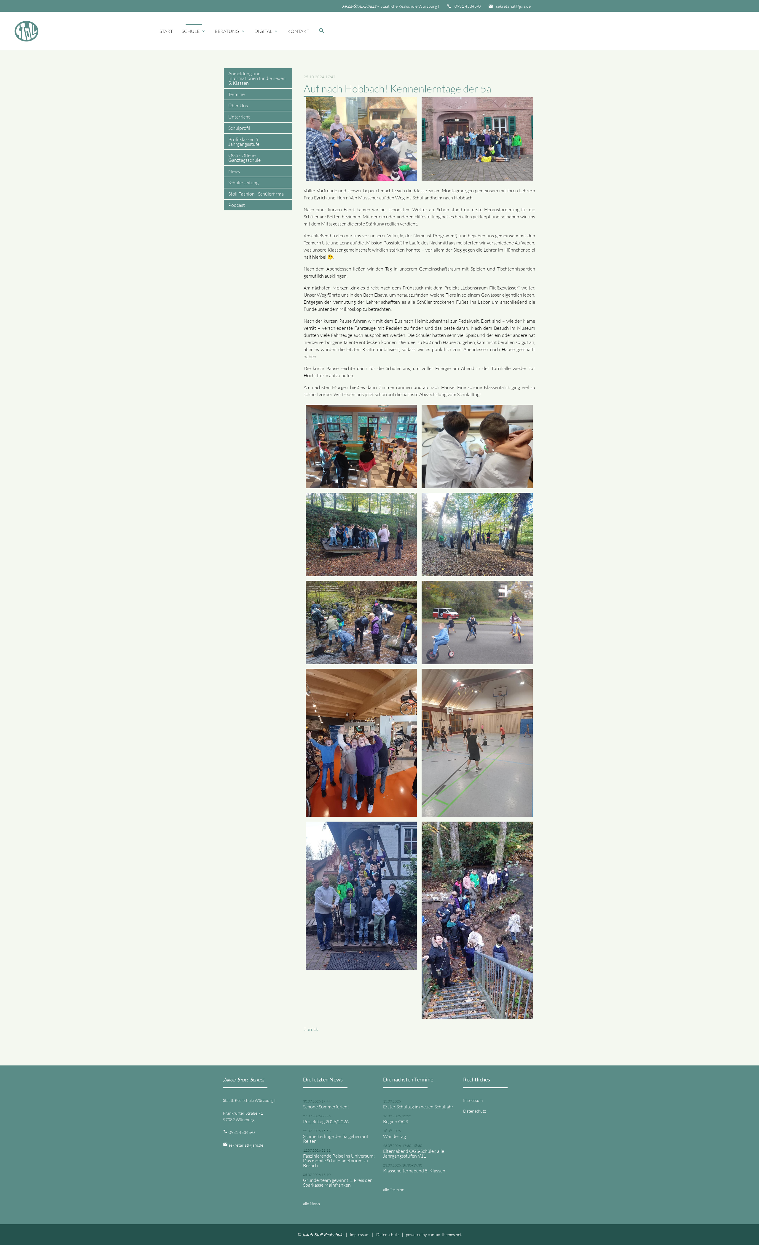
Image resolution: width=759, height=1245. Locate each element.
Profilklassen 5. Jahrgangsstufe (243, 141)
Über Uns (238, 105)
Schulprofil (239, 128)
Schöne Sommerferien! (326, 1106)
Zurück (311, 1029)
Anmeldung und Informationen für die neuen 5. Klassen (257, 78)
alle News (311, 1203)
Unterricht (239, 117)
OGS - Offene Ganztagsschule (244, 157)
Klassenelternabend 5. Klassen (414, 1170)
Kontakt (298, 31)
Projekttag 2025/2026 (326, 1121)
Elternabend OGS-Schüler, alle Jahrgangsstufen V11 (413, 1153)
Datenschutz (474, 1110)
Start (166, 31)
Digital (266, 31)
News (234, 171)
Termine (236, 94)
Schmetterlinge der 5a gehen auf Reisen (335, 1138)
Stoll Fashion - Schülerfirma (256, 194)
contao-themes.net (445, 1234)
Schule (194, 31)
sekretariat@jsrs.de (513, 6)
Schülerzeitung (243, 182)
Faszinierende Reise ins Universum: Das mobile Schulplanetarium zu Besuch (339, 1160)
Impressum (473, 1100)
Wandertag (394, 1136)
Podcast (236, 205)
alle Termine (393, 1189)
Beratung (230, 31)
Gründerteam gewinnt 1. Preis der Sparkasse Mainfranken (337, 1182)
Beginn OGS (395, 1121)
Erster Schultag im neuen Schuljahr (418, 1106)
